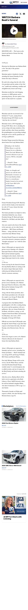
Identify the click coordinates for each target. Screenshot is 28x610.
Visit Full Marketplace (21, 406)
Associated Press (12, 44)
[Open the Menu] (2, 2)
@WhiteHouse (10, 185)
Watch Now (23, 2)
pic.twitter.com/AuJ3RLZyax (14, 188)
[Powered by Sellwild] (24, 493)
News (4, 13)
